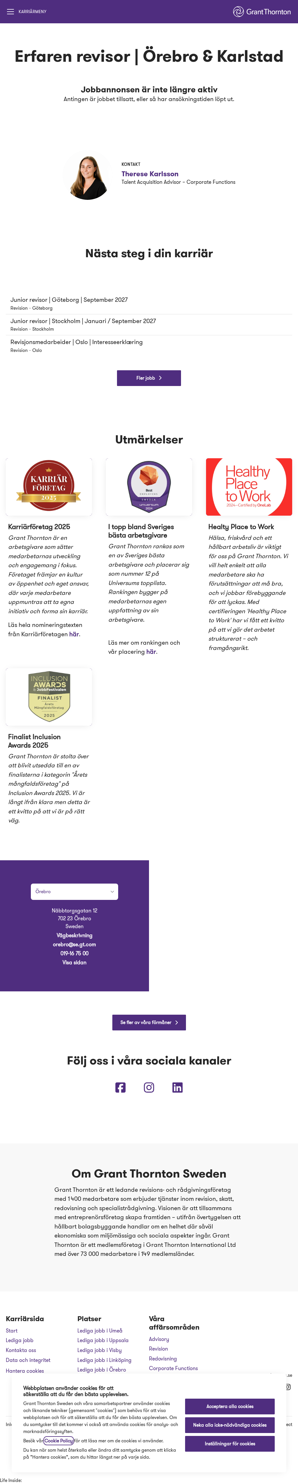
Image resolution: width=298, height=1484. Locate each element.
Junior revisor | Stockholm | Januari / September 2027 (83, 321)
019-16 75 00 (74, 953)
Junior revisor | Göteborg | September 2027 (69, 299)
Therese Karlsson (150, 174)
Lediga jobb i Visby (99, 1350)
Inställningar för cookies (230, 1443)
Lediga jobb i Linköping (104, 1360)
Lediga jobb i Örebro (101, 1370)
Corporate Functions (173, 1368)
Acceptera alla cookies (230, 1406)
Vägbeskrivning (75, 935)
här (74, 634)
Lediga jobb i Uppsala (103, 1340)
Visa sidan (74, 962)
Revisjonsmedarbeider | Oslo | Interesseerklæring (76, 342)
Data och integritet (28, 1360)
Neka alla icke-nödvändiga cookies (230, 1425)
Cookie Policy (59, 1440)
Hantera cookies (25, 1371)
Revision (158, 1349)
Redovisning (163, 1359)
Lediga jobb (19, 1340)
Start (11, 1331)
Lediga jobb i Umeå (100, 1331)
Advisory (159, 1339)
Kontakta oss (21, 1350)
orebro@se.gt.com (74, 944)
